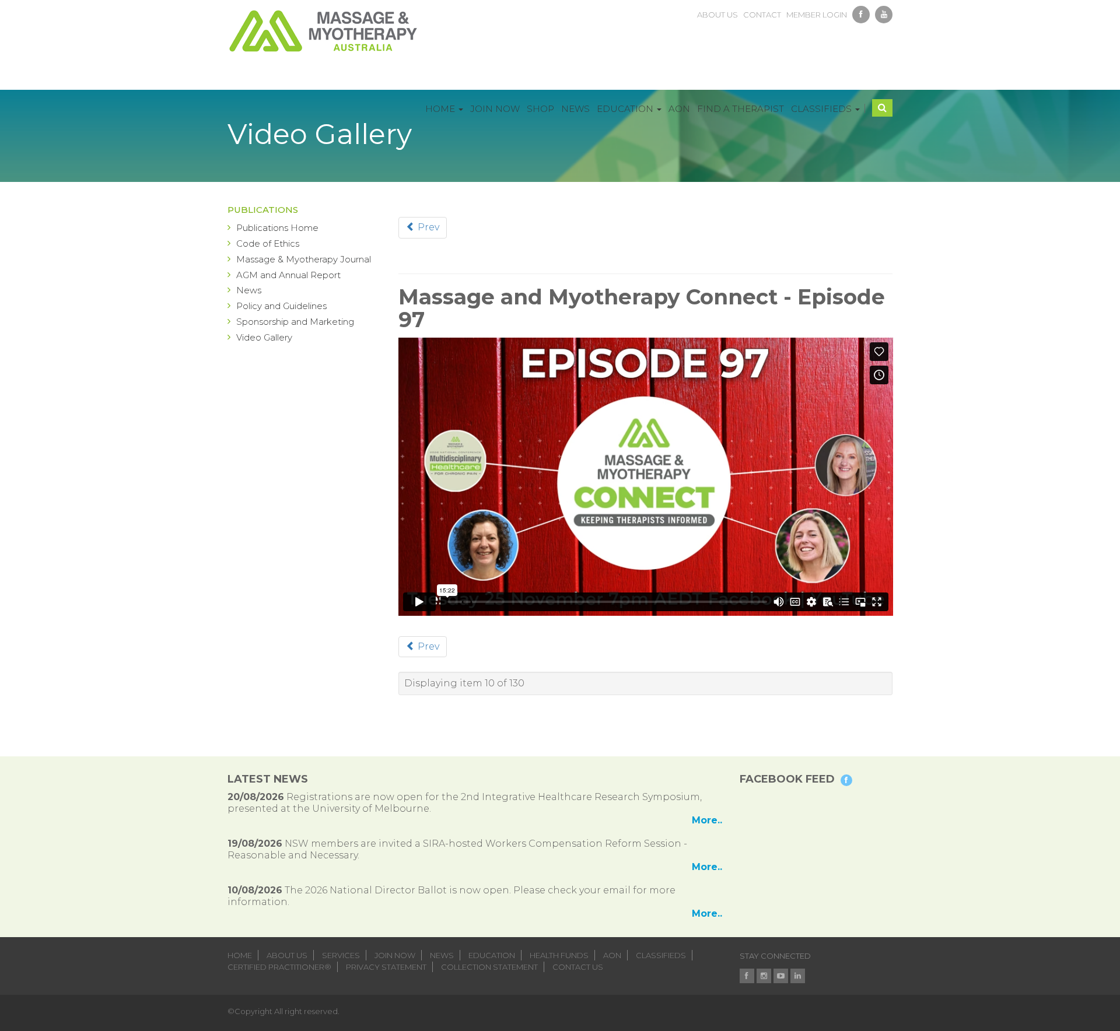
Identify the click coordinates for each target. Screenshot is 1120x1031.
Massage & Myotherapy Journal (303, 259)
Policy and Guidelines (281, 305)
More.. (707, 820)
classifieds (661, 955)
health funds (559, 955)
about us (717, 14)
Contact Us (577, 967)
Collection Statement (489, 967)
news (442, 955)
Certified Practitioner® (279, 967)
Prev (427, 227)
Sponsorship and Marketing (295, 321)
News (248, 290)
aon (612, 955)
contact (762, 14)
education (491, 955)
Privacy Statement (386, 967)
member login (816, 14)
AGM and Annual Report (288, 274)
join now (394, 955)
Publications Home (277, 227)
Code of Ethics (267, 243)
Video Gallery (264, 337)
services (341, 955)
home (240, 955)
